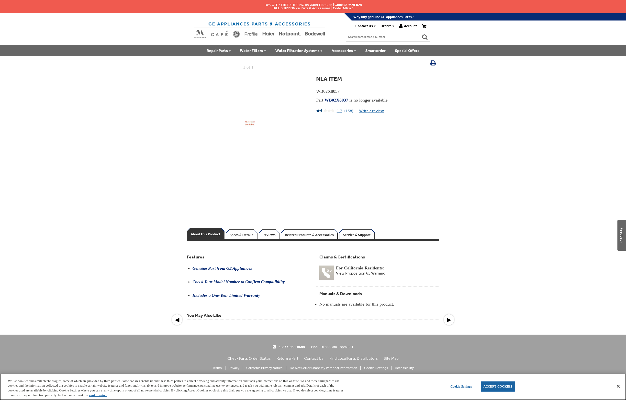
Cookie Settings (461, 386)
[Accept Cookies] (618, 386)
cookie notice (98, 395)
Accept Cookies (497, 386)
